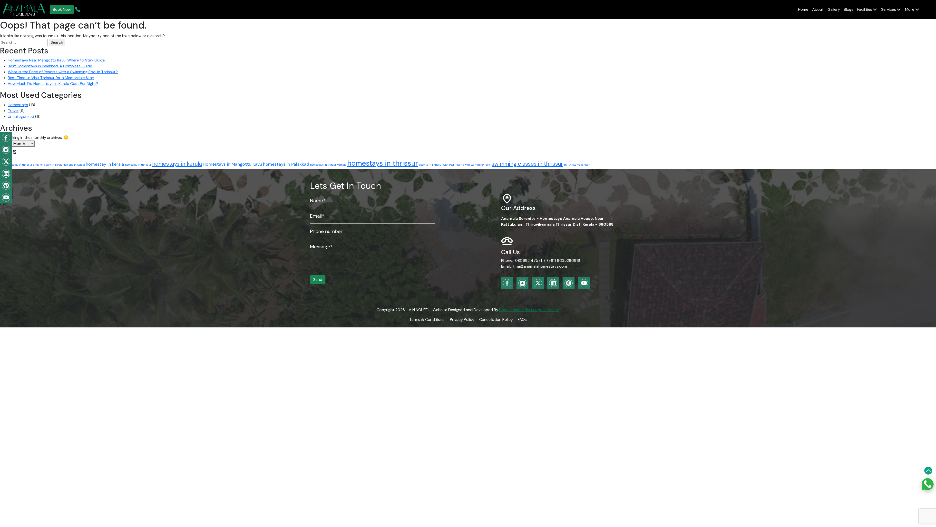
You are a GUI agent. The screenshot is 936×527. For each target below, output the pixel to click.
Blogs (848, 9)
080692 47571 (528, 260)
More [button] (910, 9)
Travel (13, 110)
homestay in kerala (105, 164)
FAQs (522, 319)
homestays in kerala (177, 163)
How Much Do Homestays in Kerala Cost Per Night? (53, 83)
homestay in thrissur (138, 164)
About (818, 9)
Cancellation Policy (496, 319)
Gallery (834, 9)
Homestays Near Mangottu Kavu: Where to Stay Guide (56, 60)
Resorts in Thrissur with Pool (436, 164)
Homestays (18, 104)
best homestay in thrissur (16, 164)
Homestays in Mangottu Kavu (232, 164)
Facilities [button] (865, 9)
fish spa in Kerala (74, 164)
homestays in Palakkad (286, 164)
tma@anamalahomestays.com (540, 266)
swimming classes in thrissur (527, 163)
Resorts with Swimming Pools (473, 164)
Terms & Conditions (427, 319)
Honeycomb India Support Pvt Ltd (529, 309)
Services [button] (889, 9)
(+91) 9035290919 (563, 260)
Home (803, 9)
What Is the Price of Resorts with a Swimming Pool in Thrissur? (63, 71)
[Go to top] (928, 471)
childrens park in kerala (47, 164)
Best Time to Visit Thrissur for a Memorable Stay (51, 77)
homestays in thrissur (382, 163)
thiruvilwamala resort (577, 164)
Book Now (62, 9)
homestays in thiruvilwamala (328, 164)
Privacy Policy (462, 319)
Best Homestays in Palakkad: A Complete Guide (50, 66)
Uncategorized (21, 116)
